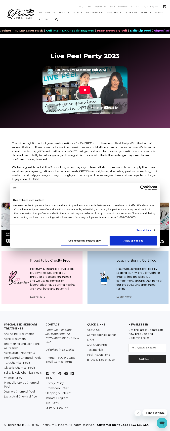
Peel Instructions (98, 354)
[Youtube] (65, 372)
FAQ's (90, 339)
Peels (62, 12)
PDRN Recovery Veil (101, 30)
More (144, 12)
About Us (93, 329)
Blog (81, 6)
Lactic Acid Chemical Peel (21, 396)
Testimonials (95, 349)
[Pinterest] (59, 372)
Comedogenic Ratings (101, 334)
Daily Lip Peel (129, 30)
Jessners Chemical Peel (19, 391)
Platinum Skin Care (54, 425)
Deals (88, 6)
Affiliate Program (56, 398)
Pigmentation (94, 12)
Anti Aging (45, 12)
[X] (53, 372)
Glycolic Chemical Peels (19, 367)
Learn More (37, 296)
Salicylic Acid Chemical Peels (23, 372)
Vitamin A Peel (13, 377)
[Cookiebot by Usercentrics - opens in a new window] (142, 187)
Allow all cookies (133, 240)
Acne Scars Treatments (19, 352)
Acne (76, 12)
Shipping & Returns (58, 393)
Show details (143, 230)
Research (45, 19)
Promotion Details (57, 388)
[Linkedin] (72, 372)
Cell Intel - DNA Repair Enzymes (59, 30)
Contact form (63, 361)
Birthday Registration (101, 359)
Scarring (131, 12)
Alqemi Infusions (156, 30)
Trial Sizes (51, 403)
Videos (159, 12)
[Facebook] (47, 372)
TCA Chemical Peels (17, 362)
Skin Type (112, 12)
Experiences (100, 6)
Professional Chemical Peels (22, 357)
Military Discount (56, 408)
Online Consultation (118, 6)
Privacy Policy (54, 383)
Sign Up (155, 6)
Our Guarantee (97, 344)
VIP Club (135, 6)
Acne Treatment (15, 338)
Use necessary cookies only (84, 240)
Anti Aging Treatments (19, 333)
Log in (145, 6)
